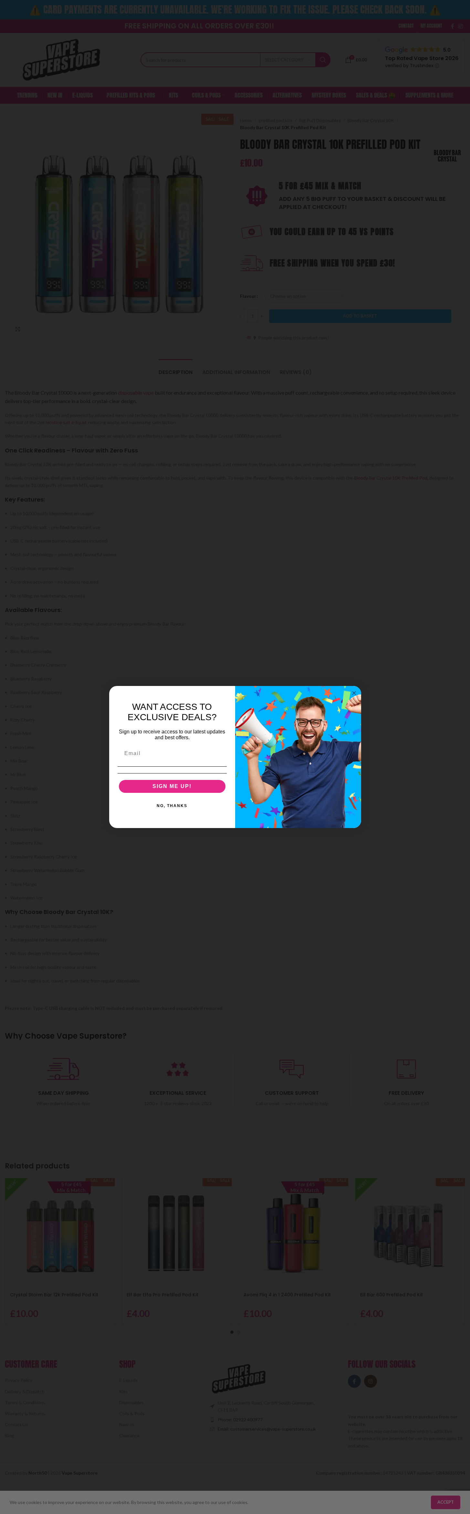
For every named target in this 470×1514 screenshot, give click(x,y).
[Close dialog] (354, 693)
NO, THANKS (172, 806)
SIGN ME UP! (172, 786)
